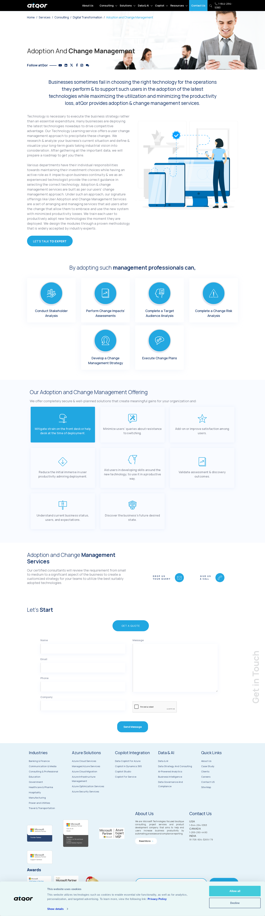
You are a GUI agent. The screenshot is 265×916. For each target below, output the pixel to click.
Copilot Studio (123, 771)
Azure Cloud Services (84, 761)
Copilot (159, 5)
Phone (44, 678)
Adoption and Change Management (129, 17)
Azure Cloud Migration (84, 771)
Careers (205, 776)
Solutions (126, 5)
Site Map (206, 787)
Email (43, 659)
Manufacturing (37, 797)
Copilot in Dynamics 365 (128, 766)
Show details (55, 908)
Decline (235, 902)
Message (138, 640)
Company (46, 697)
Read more (145, 841)
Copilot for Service (125, 776)
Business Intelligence (170, 776)
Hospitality (35, 792)
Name (44, 640)
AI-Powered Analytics (170, 771)
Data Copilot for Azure (127, 761)
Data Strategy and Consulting (175, 766)
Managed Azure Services (86, 766)
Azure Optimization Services (88, 786)
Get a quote (131, 625)
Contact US (208, 782)
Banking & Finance (39, 761)
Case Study (207, 766)
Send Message (132, 727)
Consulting (107, 5)
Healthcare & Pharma (41, 787)
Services (44, 17)
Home (31, 17)
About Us (87, 5)
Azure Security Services (85, 791)
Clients (205, 771)
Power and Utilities (39, 802)
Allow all (234, 891)
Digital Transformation (87, 17)
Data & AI (143, 5)
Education (34, 776)
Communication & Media (42, 766)
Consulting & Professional (43, 771)
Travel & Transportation (42, 808)
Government (36, 782)
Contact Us (198, 5)
